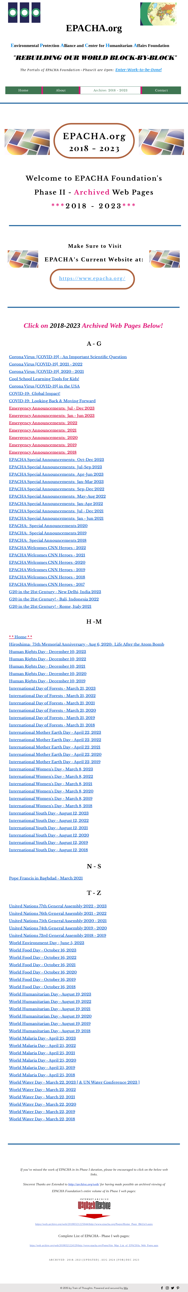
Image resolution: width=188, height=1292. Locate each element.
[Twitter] (173, 1288)
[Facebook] (162, 1288)
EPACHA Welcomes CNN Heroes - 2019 (47, 570)
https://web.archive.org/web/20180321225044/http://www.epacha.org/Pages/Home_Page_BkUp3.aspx (94, 1224)
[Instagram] (167, 1288)
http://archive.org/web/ (83, 1184)
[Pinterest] (178, 1288)
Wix (126, 1288)
